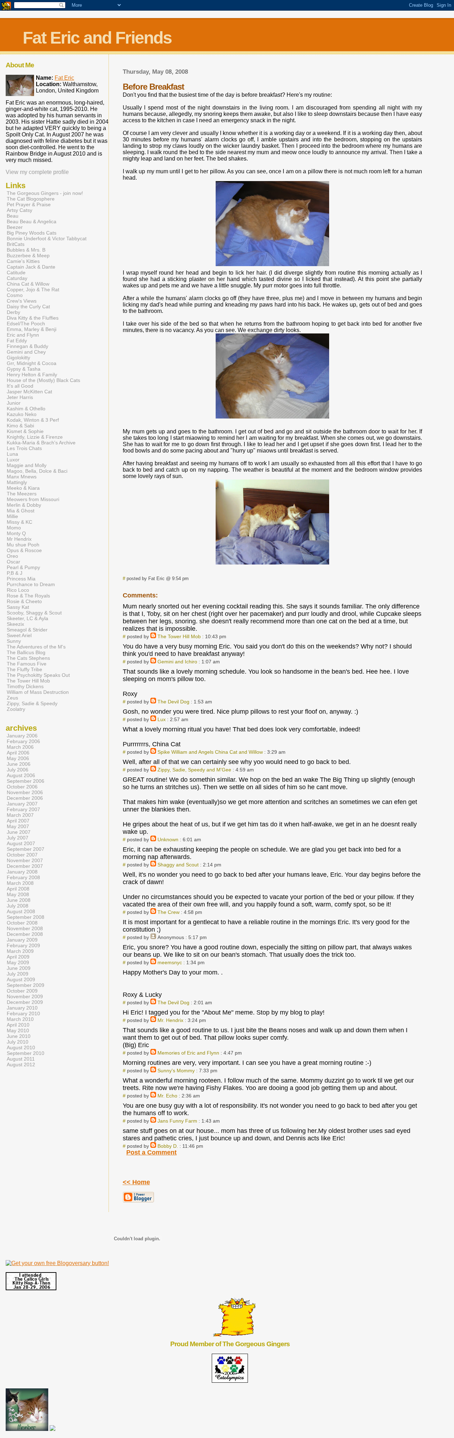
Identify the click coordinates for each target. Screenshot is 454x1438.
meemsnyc (169, 962)
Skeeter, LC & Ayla (27, 618)
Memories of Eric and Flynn (188, 1053)
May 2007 (18, 826)
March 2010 (20, 1019)
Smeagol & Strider (27, 630)
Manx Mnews (22, 476)
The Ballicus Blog (26, 652)
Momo (14, 527)
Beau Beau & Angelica (31, 221)
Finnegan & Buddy (27, 346)
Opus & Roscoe (24, 550)
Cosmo (15, 295)
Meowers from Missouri (33, 499)
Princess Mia (21, 579)
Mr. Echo (167, 1096)
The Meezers (22, 493)
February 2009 (23, 945)
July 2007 (17, 838)
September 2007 (25, 849)
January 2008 (22, 872)
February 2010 (23, 1013)
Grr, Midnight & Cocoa (31, 363)
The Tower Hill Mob (179, 636)
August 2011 (21, 1059)
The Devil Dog (173, 701)
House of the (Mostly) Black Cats (43, 380)
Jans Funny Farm (177, 1121)
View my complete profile (37, 172)
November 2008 (25, 928)
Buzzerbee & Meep (28, 255)
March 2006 (20, 747)
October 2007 (22, 855)
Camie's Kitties (23, 261)
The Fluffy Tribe (24, 669)
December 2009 (25, 1002)
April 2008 (18, 889)
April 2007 (18, 821)
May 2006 (18, 758)
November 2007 (25, 860)
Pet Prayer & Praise (29, 204)
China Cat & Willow (28, 284)
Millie (12, 516)
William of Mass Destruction (38, 692)
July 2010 (17, 1042)
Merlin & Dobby (24, 505)
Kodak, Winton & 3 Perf (33, 420)
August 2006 (21, 775)
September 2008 (25, 917)
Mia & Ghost (20, 510)
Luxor (13, 459)
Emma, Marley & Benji (31, 329)
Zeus (12, 698)
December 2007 (25, 866)
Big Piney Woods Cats (31, 233)
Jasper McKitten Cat (29, 391)
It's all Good (20, 386)
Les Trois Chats (24, 448)
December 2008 (25, 934)
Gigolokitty (18, 357)
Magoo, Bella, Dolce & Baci (37, 471)
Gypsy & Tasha (23, 369)
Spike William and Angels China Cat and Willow (210, 752)
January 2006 (22, 735)
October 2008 (22, 923)
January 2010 (22, 1008)
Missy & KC (19, 522)
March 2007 (20, 815)
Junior (14, 403)
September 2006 (25, 781)
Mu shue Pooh (23, 544)
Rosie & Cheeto (24, 601)
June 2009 (19, 968)
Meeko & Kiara (23, 488)
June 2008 (19, 900)
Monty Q (16, 533)
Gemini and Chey (26, 352)
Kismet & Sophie (25, 431)
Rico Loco (18, 590)
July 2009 (17, 974)
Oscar (13, 561)
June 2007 (19, 832)
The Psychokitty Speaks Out (38, 675)
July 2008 (17, 906)
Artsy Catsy (19, 210)
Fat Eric (64, 78)
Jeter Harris (20, 397)
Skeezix (15, 624)
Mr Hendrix (19, 539)
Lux (161, 719)
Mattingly (17, 482)
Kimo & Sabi (20, 425)
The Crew (168, 912)
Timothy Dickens (25, 686)
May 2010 (18, 1030)
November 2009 (25, 996)
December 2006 (25, 798)
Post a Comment (151, 1152)
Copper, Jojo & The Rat (33, 289)
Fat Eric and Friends (97, 37)
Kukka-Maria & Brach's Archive (41, 442)
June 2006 (19, 764)
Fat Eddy (17, 340)
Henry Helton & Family (32, 374)
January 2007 (22, 804)
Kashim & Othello (26, 408)
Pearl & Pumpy (23, 567)
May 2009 (18, 962)
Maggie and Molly (26, 465)
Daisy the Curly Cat (28, 306)
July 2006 (17, 770)
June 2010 (19, 1036)
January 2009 (22, 940)
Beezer (15, 227)
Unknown (167, 839)
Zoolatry (16, 709)
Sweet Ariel (19, 635)
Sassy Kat (18, 607)
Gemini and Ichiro (177, 661)
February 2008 (23, 877)
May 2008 (18, 894)
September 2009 (25, 985)
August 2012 (21, 1064)
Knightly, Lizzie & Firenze (35, 437)
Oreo (12, 556)
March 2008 (20, 883)
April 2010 (18, 1025)
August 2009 (21, 979)
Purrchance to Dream (31, 584)
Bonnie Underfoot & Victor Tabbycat (47, 238)
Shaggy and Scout (178, 864)
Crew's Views (22, 301)
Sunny (14, 641)
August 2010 (21, 1047)
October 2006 (22, 787)
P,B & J (14, 573)
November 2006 (25, 792)
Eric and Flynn (23, 335)
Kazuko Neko (22, 414)
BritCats (15, 244)
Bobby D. (167, 1146)
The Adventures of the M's (36, 647)
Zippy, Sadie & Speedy (32, 703)
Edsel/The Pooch (26, 323)
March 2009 (20, 951)
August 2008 (21, 911)
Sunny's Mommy (176, 1070)
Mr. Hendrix (170, 1020)
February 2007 (23, 809)
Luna (12, 454)
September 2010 (25, 1053)
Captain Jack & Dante (31, 267)
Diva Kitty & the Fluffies (33, 318)
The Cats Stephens (28, 658)
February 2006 (23, 741)
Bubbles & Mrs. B (26, 250)
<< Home (136, 1182)
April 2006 (18, 752)
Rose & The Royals (28, 596)
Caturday (17, 278)
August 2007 (21, 843)
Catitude (16, 272)
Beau (12, 216)
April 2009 (18, 957)
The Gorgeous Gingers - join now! (45, 193)
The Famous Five (26, 664)
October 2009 (22, 991)
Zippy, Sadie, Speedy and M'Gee (194, 770)
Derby (13, 312)
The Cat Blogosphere (31, 199)
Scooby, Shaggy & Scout (34, 613)
